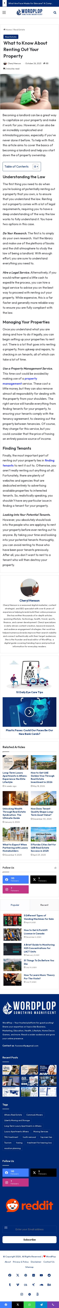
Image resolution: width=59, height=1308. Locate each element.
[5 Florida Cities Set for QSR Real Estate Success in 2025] (43, 834)
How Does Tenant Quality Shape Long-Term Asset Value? (42, 811)
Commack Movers (34, 1115)
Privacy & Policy (21, 1261)
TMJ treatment (11, 1137)
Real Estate (19, 29)
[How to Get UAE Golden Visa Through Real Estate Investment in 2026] (43, 762)
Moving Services (40, 1131)
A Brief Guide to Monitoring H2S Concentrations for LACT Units (39, 948)
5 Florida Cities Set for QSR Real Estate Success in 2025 (43, 847)
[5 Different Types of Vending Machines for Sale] (12, 920)
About (8, 1261)
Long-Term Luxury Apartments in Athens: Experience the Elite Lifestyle (15, 777)
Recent (44, 904)
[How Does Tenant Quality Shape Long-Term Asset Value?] (43, 798)
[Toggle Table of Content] (34, 166)
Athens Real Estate (13, 1115)
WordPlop (51, 1256)
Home (8, 29)
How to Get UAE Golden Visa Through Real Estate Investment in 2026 (42, 777)
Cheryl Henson (14, 63)
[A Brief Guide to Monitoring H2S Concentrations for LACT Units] (12, 949)
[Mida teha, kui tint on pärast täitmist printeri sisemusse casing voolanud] (11, 1092)
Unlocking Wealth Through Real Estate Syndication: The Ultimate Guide (14, 813)
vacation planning (12, 1148)
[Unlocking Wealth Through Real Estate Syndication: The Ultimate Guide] (15, 798)
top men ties (46, 1137)
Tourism (7, 1142)
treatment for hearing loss (39, 1142)
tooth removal (29, 1137)
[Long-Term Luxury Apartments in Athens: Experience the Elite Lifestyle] (15, 762)
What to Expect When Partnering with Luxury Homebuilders (15, 847)
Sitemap (29, 1267)
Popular (15, 904)
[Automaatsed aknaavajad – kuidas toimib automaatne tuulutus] (29, 1092)
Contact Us (48, 1261)
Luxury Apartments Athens (16, 1131)
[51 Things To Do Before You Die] (12, 965)
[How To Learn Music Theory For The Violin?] (12, 979)
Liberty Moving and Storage (17, 1120)
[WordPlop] (29, 12)
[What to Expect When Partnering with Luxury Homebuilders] (15, 834)
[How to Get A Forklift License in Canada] (12, 934)
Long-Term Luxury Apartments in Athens (22, 1126)
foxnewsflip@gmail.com (26, 1045)
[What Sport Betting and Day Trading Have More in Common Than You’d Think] (11, 1081)
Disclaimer (36, 1261)
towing (19, 1142)
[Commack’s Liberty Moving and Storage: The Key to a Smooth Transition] (11, 1070)
